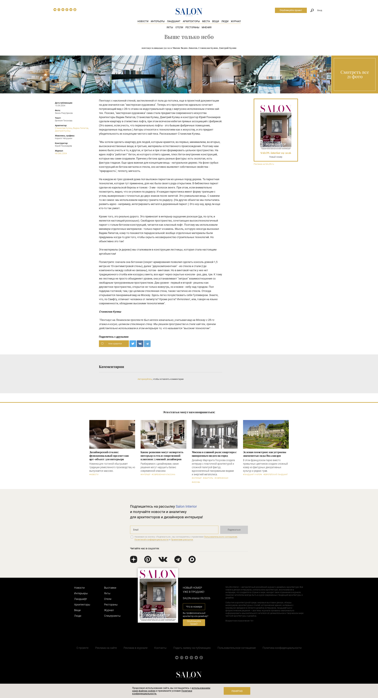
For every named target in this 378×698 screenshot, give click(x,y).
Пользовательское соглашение (236, 647)
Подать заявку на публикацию (192, 647)
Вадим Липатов (80, 128)
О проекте (82, 647)
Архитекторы (191, 21)
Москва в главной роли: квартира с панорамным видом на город (214, 453)
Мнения (206, 27)
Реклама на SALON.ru (264, 164)
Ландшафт (173, 21)
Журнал (236, 21)
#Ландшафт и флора (252, 474)
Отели (179, 27)
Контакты (160, 647)
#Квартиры (208, 478)
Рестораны (192, 27)
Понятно (237, 691)
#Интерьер (145, 474)
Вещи (215, 21)
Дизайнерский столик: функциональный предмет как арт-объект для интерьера (109, 455)
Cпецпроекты (112, 615)
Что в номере (194, 606)
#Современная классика (163, 474)
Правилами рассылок (182, 539)
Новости (142, 21)
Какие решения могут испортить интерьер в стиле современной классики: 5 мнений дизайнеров (162, 455)
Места (206, 21)
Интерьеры (158, 21)
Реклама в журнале (136, 647)
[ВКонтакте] (140, 343)
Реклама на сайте (106, 647)
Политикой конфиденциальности (152, 539)
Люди (224, 21)
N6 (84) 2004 (61, 153)
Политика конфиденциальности (282, 647)
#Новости (93, 474)
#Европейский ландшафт (275, 474)
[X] (132, 343)
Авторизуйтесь (145, 379)
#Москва (196, 482)
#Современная (221, 478)
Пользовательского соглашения (220, 537)
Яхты (170, 27)
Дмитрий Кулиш (62, 131)
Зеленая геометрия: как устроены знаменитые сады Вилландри (264, 453)
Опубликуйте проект (291, 10)
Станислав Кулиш (63, 128)
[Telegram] (147, 343)
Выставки (110, 587)
